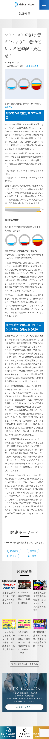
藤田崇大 (9, 107)
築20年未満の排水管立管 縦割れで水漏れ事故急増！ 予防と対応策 (39, 639)
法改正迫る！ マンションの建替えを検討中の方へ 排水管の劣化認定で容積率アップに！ (25, 642)
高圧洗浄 (32, 556)
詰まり (13, 556)
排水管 (33, 551)
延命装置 (14, 551)
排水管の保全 (32, 66)
